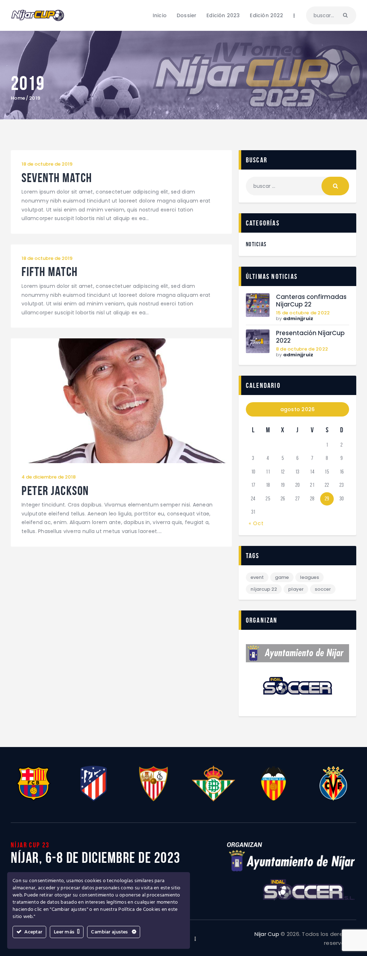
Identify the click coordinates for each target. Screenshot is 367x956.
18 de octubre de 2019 (47, 164)
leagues (309, 577)
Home (18, 98)
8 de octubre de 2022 (302, 349)
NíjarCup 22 (264, 589)
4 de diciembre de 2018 (49, 477)
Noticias (256, 244)
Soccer (323, 589)
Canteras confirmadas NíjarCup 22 (311, 300)
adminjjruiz (298, 318)
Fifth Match (50, 272)
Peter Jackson (55, 491)
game (282, 577)
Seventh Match (57, 178)
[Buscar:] (297, 186)
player (296, 589)
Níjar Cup (266, 934)
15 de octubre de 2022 (303, 312)
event (257, 577)
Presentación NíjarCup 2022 (310, 336)
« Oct (256, 523)
